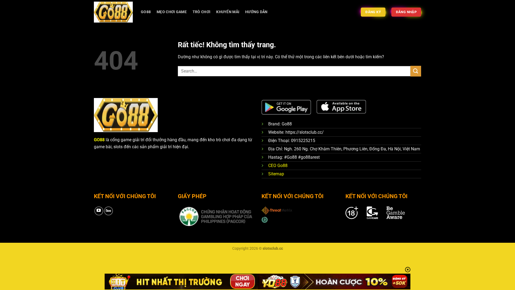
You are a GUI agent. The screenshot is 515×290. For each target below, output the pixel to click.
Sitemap (276, 173)
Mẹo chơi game (172, 12)
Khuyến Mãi (227, 12)
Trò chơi (201, 12)
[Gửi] (415, 71)
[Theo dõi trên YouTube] (98, 210)
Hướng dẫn (256, 12)
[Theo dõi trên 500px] (108, 210)
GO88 (146, 12)
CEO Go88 (278, 165)
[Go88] (113, 12)
